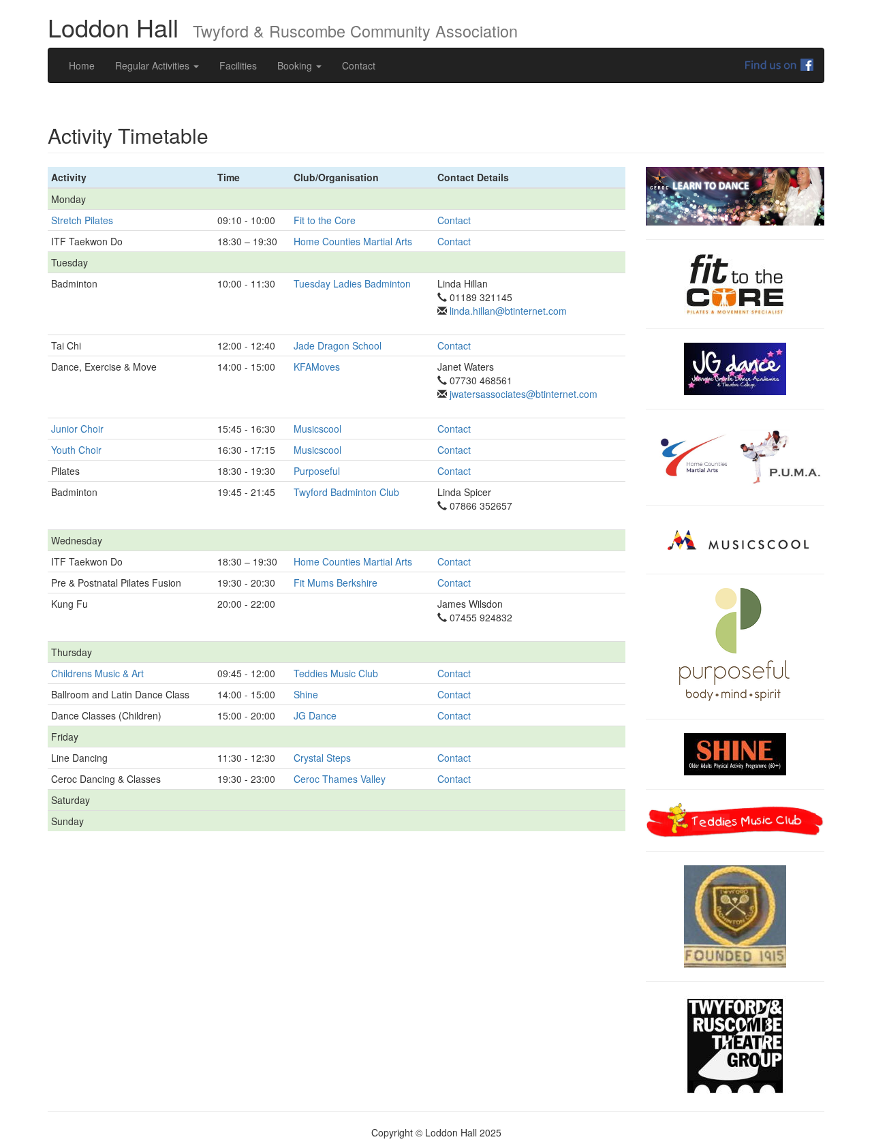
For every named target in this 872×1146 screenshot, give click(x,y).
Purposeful (317, 471)
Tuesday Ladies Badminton (352, 283)
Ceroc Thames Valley (340, 779)
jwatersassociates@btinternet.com (522, 394)
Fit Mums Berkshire (335, 582)
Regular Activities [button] (153, 65)
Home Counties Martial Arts (353, 241)
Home (82, 65)
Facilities (238, 65)
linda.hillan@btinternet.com (507, 311)
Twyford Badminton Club (346, 492)
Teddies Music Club (336, 673)
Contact (358, 65)
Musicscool (317, 428)
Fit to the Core (325, 220)
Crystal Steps (322, 757)
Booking (296, 65)
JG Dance (315, 715)
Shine (306, 694)
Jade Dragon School (338, 345)
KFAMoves (317, 366)
